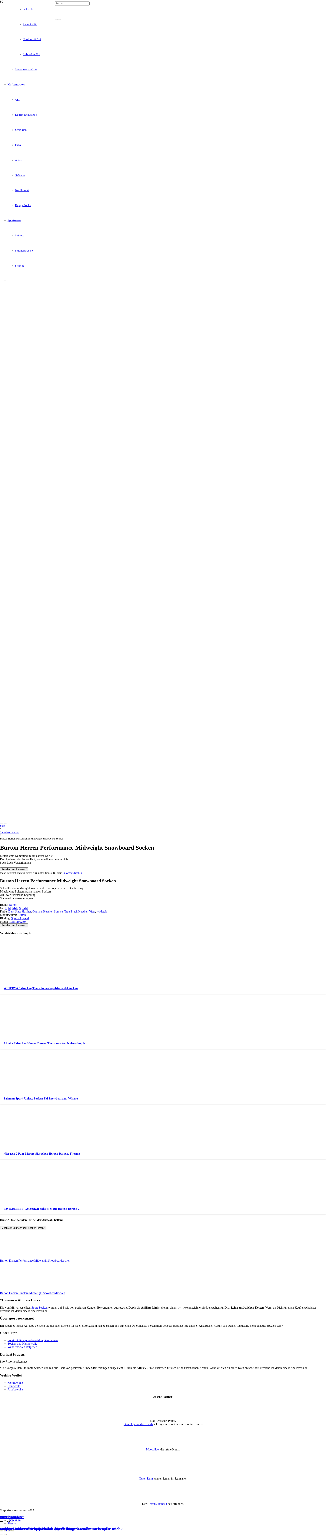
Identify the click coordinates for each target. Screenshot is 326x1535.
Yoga (14, 1517)
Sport (4, 1517)
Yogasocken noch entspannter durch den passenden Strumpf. (54, 1529)
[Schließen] (59, 19)
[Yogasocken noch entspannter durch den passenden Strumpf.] (96, 127)
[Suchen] (56, 19)
